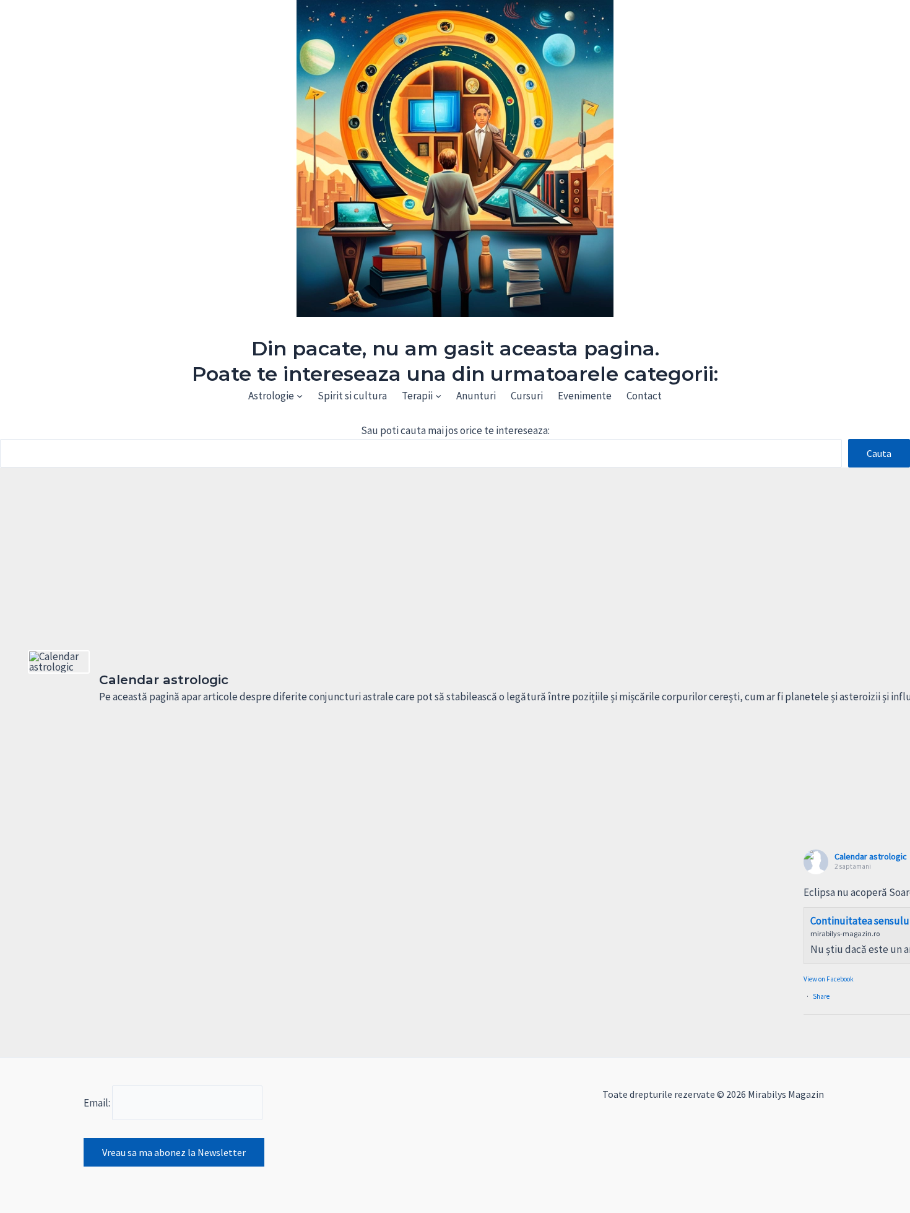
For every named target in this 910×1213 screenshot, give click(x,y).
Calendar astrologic (870, 856)
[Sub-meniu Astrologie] (300, 396)
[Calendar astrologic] (59, 662)
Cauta (879, 453)
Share (821, 996)
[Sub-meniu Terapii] (438, 396)
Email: (98, 1103)
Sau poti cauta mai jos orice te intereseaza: (455, 430)
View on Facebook (829, 979)
